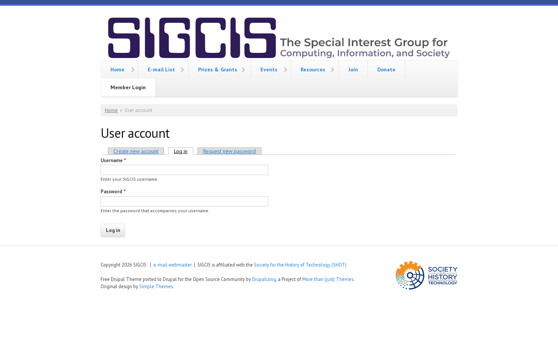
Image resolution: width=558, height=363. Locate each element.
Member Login (128, 87)
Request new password (229, 151)
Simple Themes (156, 286)
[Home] (279, 38)
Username (113, 160)
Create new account (135, 151)
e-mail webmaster (172, 265)
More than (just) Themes (327, 279)
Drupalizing (264, 279)
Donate (386, 69)
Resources (313, 69)
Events (268, 69)
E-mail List (161, 69)
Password (113, 191)
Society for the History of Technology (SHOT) (300, 265)
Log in (183, 151)
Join (353, 69)
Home (117, 69)
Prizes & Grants (217, 69)
